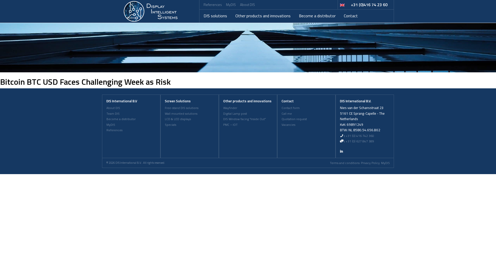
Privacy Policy (370, 163)
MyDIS (231, 4)
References (213, 4)
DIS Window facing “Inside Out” (244, 119)
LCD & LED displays (178, 119)
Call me (287, 113)
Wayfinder (230, 108)
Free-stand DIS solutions (181, 108)
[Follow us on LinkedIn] (341, 151)
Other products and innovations (263, 16)
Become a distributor (317, 16)
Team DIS (113, 113)
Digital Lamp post (235, 113)
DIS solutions (215, 16)
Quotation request (294, 119)
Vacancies (288, 124)
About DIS (247, 4)
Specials (170, 124)
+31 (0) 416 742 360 (360, 136)
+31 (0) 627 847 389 (360, 141)
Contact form (291, 108)
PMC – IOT (230, 124)
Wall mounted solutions (181, 113)
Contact (351, 16)
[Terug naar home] (150, 11)
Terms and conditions (345, 163)
